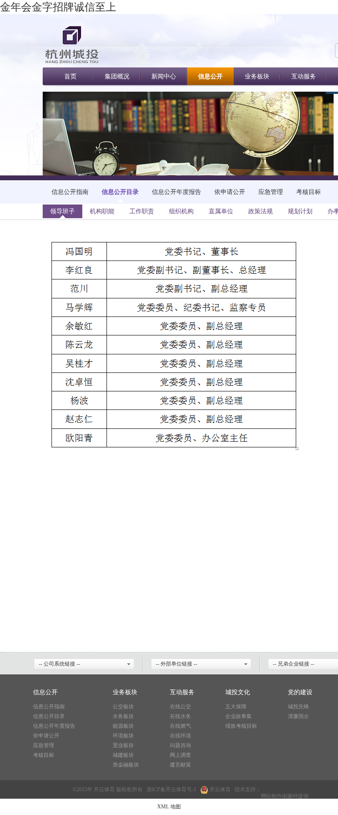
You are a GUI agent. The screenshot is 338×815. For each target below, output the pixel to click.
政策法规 (260, 211)
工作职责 (141, 211)
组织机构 (181, 211)
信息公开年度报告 (176, 192)
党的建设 (300, 692)
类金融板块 (126, 765)
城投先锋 (298, 706)
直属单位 (221, 211)
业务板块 (257, 76)
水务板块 (123, 716)
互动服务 (303, 76)
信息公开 (210, 76)
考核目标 (308, 192)
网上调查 (180, 755)
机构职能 (102, 211)
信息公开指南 (69, 192)
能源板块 (123, 726)
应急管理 (270, 192)
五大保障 (235, 706)
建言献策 (180, 765)
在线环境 (180, 736)
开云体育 (176, 789)
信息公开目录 (120, 192)
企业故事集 (238, 716)
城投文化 (237, 692)
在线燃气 (180, 726)
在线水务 (180, 716)
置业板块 (123, 745)
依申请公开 (229, 192)
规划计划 (300, 211)
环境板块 (123, 736)
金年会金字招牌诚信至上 (58, 7)
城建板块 (123, 755)
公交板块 (123, 706)
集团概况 (117, 76)
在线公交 (180, 706)
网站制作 (271, 793)
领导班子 (62, 211)
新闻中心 (163, 76)
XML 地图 (169, 807)
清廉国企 (298, 716)
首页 (70, 76)
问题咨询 (180, 745)
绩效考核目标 (241, 726)
